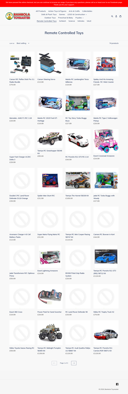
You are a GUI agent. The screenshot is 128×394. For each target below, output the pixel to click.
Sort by (12, 43)
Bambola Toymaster (111, 389)
